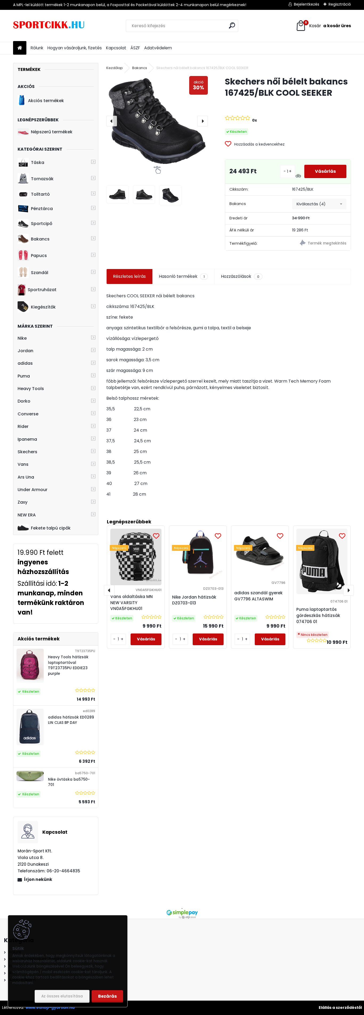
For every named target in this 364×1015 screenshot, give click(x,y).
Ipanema (27, 439)
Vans (23, 464)
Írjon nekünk (38, 879)
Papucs (39, 255)
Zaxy (22, 502)
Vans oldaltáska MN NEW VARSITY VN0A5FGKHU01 (131, 603)
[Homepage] (19, 48)
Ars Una (26, 477)
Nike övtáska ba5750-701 (69, 782)
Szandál (39, 273)
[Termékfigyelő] (319, 243)
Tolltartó (40, 194)
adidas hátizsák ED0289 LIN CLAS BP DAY (71, 720)
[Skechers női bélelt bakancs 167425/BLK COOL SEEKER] (157, 121)
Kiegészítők (43, 307)
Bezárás (107, 996)
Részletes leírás (129, 276)
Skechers (27, 452)
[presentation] (111, 121)
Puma (24, 376)
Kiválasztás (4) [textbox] (311, 204)
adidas (25, 363)
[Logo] (49, 26)
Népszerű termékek (51, 132)
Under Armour (32, 490)
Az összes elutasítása (62, 996)
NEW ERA (27, 515)
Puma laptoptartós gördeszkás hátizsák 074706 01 (318, 615)
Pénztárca (42, 209)
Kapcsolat (116, 48)
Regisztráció (340, 4)
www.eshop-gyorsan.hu (50, 1007)
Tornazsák (42, 179)
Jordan (25, 351)
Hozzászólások (240, 276)
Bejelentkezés (306, 4)
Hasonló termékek (181, 276)
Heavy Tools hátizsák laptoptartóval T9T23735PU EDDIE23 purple (68, 665)
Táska (37, 162)
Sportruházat (42, 290)
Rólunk (37, 48)
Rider (23, 426)
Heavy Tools (31, 389)
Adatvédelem (158, 48)
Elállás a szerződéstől (340, 1007)
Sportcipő (41, 223)
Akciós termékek (46, 101)
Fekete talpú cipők (51, 528)
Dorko (24, 401)
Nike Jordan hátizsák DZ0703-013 (194, 600)
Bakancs (40, 239)
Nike (22, 338)
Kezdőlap (114, 67)
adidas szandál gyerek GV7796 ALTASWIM (258, 596)
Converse (28, 414)
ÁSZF (135, 48)
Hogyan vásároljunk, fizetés (74, 48)
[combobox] (319, 204)
